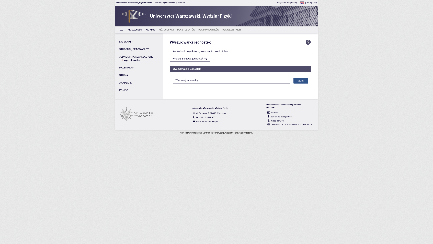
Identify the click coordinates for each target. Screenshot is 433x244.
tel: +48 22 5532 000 (205, 117)
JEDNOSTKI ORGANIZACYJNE (136, 56)
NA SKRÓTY (126, 41)
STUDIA (123, 75)
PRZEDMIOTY (127, 67)
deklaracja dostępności (281, 117)
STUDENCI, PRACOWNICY (134, 49)
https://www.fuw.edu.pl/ (207, 121)
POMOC (123, 90)
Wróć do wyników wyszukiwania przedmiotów (203, 51)
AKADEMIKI (125, 82)
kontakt (274, 112)
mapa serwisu (277, 121)
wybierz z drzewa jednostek (188, 58)
